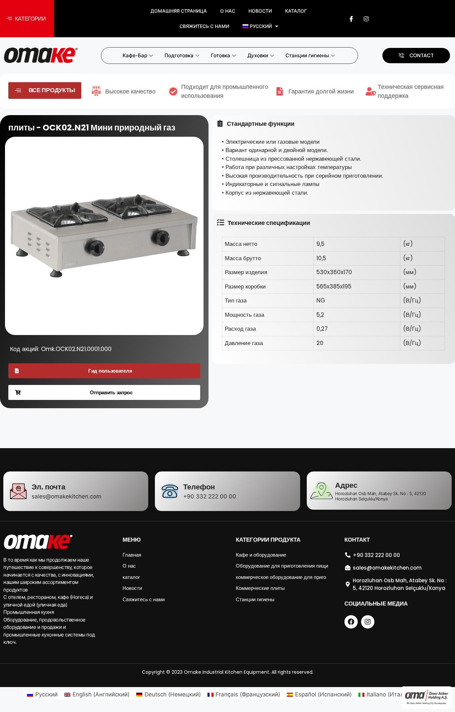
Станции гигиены (307, 55)
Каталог (296, 11)
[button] (27, 18)
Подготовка (179, 55)
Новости (260, 11)
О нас (227, 11)
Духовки (257, 55)
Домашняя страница (179, 11)
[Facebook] (351, 19)
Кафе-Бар (135, 55)
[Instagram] (366, 19)
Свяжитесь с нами (204, 26)
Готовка (220, 55)
